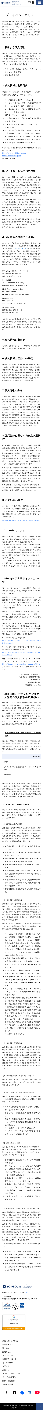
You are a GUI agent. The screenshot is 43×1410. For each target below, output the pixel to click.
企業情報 (5, 1366)
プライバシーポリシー (11, 1373)
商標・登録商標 (8, 1381)
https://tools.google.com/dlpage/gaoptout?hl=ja (21, 664)
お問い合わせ (7, 1355)
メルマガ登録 (7, 1384)
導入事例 (5, 1348)
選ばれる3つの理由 (10, 1341)
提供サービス (7, 1344)
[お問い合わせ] (29, 2)
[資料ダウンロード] (33, 2)
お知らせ (5, 1370)
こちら (26, 1292)
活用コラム (6, 1352)
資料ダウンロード (9, 1359)
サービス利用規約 (9, 1377)
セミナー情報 (7, 1363)
